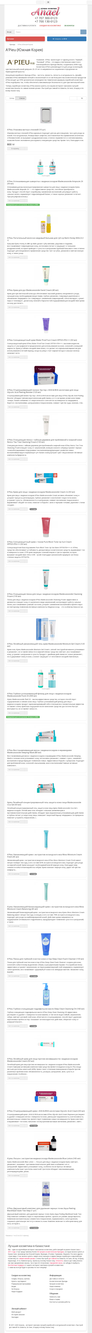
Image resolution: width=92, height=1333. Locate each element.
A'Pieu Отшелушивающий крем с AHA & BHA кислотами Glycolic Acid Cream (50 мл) (46, 1111)
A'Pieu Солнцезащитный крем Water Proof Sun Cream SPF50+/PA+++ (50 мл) (42, 340)
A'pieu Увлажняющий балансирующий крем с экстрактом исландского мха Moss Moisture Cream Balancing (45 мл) (45, 908)
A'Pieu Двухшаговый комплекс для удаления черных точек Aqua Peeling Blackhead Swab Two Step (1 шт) (41, 1209)
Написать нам (54, 1297)
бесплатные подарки (16, 1265)
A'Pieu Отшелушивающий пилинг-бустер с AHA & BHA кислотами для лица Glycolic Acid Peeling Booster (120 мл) (42, 391)
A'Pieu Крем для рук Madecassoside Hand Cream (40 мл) (32, 290)
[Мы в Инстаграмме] (42, 2)
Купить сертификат (18, 1281)
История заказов (18, 1314)
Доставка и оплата (56, 1279)
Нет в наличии (13, 201)
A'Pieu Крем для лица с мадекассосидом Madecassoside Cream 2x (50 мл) (41, 492)
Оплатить (59, 1261)
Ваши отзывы (54, 1299)
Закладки (14, 1317)
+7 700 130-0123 (46, 21)
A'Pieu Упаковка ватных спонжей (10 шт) (26, 130)
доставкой (53, 1258)
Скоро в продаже (56, 1289)
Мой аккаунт (16, 1312)
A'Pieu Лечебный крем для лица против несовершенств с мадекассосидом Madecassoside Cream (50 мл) (42, 1060)
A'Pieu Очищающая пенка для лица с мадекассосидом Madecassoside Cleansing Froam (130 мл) (44, 595)
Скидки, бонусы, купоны (20, 1279)
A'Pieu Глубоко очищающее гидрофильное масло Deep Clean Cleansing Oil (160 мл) (45, 1009)
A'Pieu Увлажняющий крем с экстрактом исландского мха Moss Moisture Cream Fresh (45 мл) (44, 855)
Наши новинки (54, 1286)
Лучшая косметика (56, 1284)
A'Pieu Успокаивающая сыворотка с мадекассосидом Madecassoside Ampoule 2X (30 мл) (45, 182)
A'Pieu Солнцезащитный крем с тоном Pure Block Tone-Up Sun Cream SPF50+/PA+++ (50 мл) (39, 543)
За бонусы (15, 1289)
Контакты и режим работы (59, 1302)
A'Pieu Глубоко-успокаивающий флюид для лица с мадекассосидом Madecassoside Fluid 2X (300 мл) (39, 695)
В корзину (14, 148)
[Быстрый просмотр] (22, 148)
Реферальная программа (21, 1284)
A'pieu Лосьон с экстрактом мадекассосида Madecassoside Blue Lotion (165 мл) (43, 1158)
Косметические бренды (58, 1281)
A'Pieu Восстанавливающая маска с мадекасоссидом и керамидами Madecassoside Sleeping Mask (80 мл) (39, 751)
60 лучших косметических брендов (50, 1252)
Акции (13, 1286)
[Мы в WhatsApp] (38, 2)
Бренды (12, 44)
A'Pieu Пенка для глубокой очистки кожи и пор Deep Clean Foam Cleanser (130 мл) (45, 959)
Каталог (10, 39)
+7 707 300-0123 (46, 18)
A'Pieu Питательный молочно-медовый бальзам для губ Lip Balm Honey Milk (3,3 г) (45, 239)
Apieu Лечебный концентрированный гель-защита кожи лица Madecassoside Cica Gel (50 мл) (44, 803)
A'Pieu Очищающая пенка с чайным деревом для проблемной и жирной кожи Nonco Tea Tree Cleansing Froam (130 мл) (44, 441)
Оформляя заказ (56, 1263)
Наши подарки (16, 1291)
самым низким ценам (27, 1258)
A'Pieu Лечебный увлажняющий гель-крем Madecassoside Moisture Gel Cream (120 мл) (46, 645)
